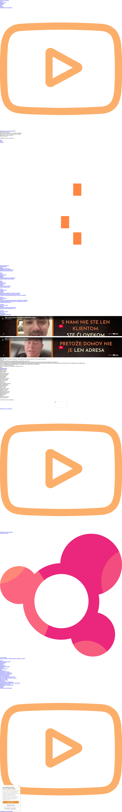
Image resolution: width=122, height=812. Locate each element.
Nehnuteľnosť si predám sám (6, 672)
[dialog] (10, 798)
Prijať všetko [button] (11, 802)
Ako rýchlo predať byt (4, 675)
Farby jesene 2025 (3, 678)
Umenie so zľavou (3, 668)
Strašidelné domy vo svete (5, 684)
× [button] (18, 786)
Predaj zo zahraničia (4, 679)
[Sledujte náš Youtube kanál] (61, 130)
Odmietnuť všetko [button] (11, 805)
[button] (11, 808)
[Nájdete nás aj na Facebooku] (6, 131)
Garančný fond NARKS (5, 666)
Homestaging (2, 670)
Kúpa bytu (2, 686)
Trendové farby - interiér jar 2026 (6, 685)
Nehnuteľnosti (3, 2)
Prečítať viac (13, 799)
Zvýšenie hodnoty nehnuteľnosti (6, 681)
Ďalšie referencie (3, 368)
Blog (1, 5)
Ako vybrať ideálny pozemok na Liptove (8, 677)
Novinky (2, 4)
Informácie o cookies (4, 533)
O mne (1, 1)
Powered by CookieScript (11, 809)
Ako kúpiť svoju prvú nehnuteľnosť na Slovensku (10, 682)
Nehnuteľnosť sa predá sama (6, 673)
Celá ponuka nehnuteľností (5, 314)
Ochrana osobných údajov (5, 661)
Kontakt (1, 6)
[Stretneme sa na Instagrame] (6, 7)
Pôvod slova (2, 680)
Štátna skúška (2, 665)
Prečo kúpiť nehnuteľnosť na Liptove (7, 676)
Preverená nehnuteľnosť (5, 674)
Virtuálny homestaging (4, 671)
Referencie (2, 3)
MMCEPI (2, 667)
